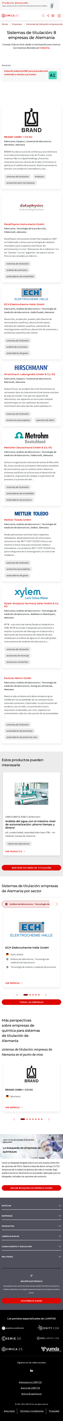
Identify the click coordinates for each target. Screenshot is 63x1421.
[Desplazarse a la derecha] (57, 904)
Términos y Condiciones (32, 1410)
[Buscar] (43, 16)
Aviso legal (9, 1410)
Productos (8, 1226)
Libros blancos (10, 1236)
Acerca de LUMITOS (30, 1387)
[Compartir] (48, 16)
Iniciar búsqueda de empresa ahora (31, 1187)
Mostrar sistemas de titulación (31, 867)
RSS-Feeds (7, 1257)
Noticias (6, 1206)
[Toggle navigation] (59, 16)
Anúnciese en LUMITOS (30, 1382)
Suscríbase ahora (31, 1300)
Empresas (7, 1216)
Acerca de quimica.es (31, 1393)
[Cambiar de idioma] (53, 16)
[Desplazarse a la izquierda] (52, 904)
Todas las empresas (31, 1002)
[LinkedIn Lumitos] (31, 1370)
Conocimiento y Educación (17, 1246)
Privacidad (54, 1410)
